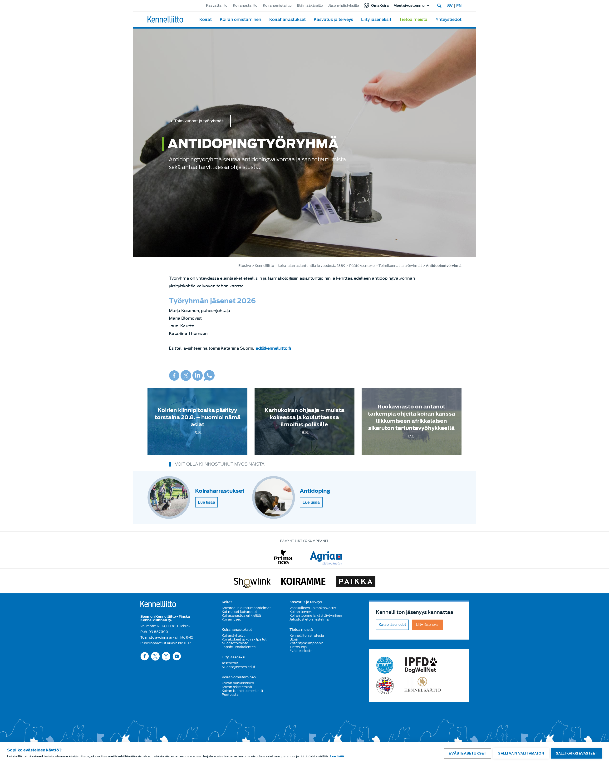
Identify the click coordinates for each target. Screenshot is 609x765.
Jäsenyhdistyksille (343, 5)
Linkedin (197, 375)
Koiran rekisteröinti (237, 687)
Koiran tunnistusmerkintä (242, 691)
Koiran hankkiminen (238, 683)
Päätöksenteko (362, 265)
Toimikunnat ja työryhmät (198, 121)
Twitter (186, 375)
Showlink (252, 582)
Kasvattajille (216, 5)
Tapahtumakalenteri (238, 647)
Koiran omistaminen (240, 20)
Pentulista (230, 694)
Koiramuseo (231, 619)
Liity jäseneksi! (376, 20)
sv (450, 5)
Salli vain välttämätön (521, 753)
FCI (385, 665)
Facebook (174, 375)
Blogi (294, 639)
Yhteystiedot (449, 20)
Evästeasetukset (467, 753)
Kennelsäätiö (422, 685)
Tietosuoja (298, 647)
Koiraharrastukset (287, 20)
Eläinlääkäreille (310, 5)
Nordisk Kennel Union (385, 685)
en (459, 5)
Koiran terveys (301, 612)
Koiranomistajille (277, 5)
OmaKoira (380, 5)
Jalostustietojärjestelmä (309, 619)
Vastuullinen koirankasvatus (313, 608)
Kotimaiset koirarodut (239, 612)
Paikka (355, 582)
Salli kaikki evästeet (576, 753)
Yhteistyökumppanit (306, 643)
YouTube (176, 656)
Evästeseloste (301, 651)
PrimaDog (283, 557)
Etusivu (244, 265)
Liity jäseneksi (233, 657)
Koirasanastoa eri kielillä (241, 615)
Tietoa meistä (413, 20)
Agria (326, 557)
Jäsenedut (230, 663)
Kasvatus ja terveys (333, 20)
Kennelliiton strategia (307, 635)
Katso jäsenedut (392, 624)
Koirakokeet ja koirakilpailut (244, 639)
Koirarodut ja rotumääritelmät (246, 608)
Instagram (166, 656)
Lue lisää (206, 502)
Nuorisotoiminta (235, 643)
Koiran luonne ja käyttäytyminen (316, 615)
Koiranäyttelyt (233, 635)
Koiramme (303, 582)
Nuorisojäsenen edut (238, 667)
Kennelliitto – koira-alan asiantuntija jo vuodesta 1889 (300, 265)
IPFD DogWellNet (421, 665)
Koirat (205, 20)
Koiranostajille (245, 5)
